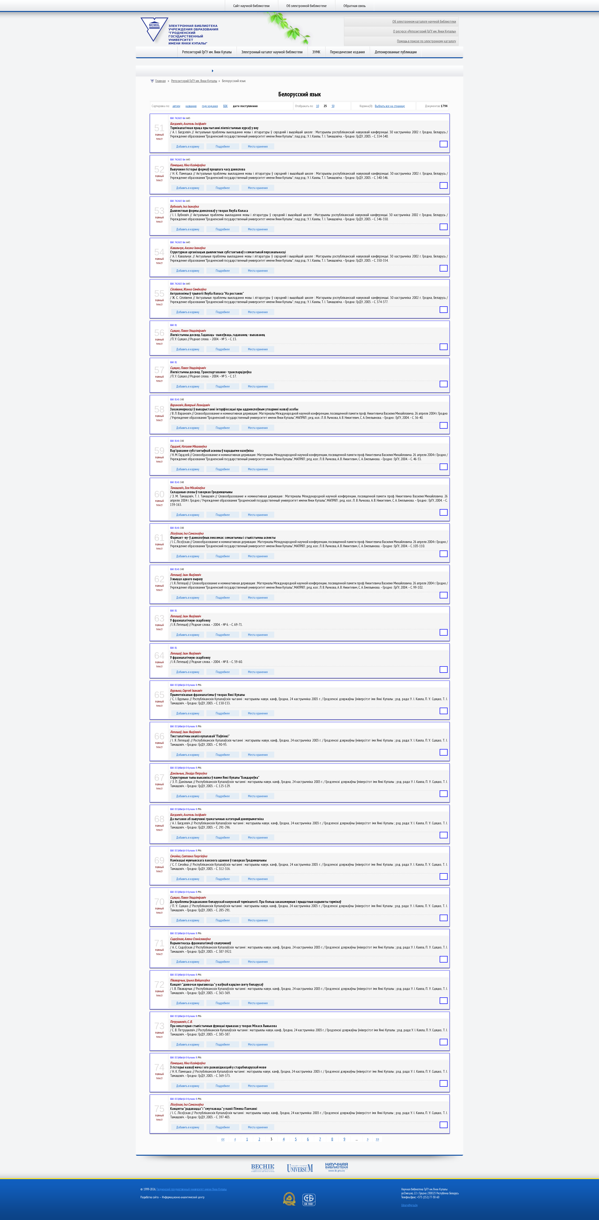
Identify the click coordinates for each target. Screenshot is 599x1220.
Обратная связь (354, 5)
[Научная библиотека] (336, 1168)
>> (377, 1139)
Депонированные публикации (396, 51)
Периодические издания (347, 51)
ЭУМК (316, 51)
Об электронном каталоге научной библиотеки (424, 21)
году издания (210, 106)
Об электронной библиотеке (306, 5)
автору (176, 106)
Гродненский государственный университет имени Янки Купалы (192, 1189)
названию (191, 106)
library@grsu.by (409, 1205)
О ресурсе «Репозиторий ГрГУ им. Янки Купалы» (424, 31)
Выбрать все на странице (390, 106)
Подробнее (223, 146)
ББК (225, 106)
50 (333, 106)
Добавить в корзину (187, 146)
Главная (160, 81)
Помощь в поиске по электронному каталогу (426, 41)
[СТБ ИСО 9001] (312, 1205)
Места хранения (258, 146)
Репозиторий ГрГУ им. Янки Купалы (207, 51)
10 (317, 106)
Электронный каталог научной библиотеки (272, 51)
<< (222, 1139)
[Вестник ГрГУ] (262, 1168)
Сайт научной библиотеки (251, 5)
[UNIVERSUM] (300, 1168)
